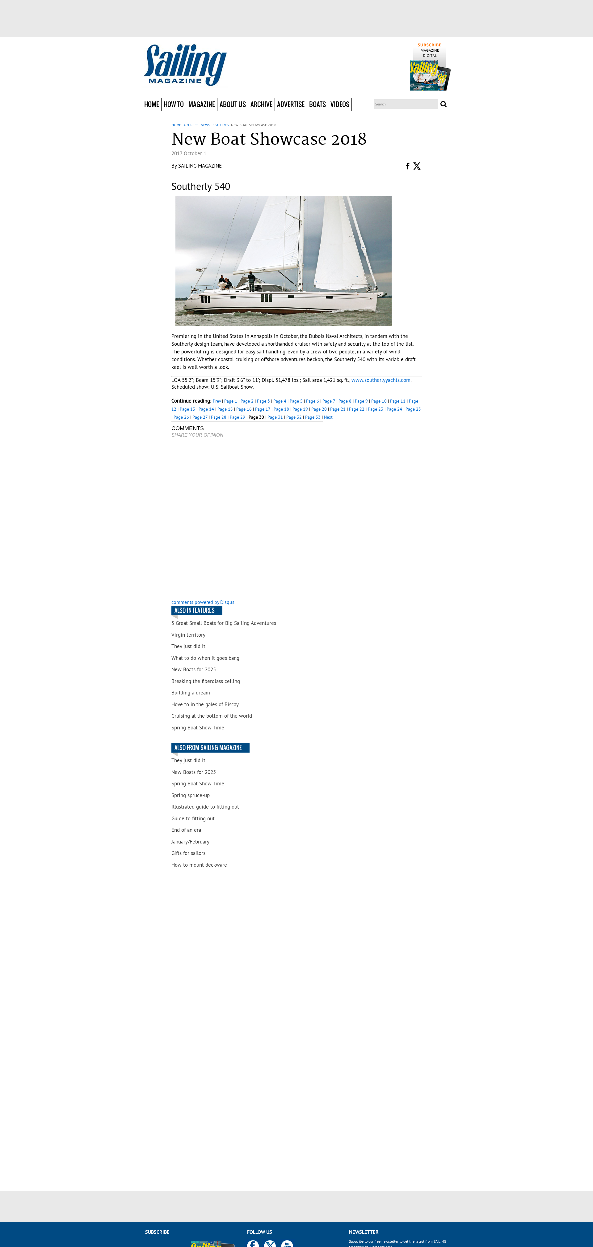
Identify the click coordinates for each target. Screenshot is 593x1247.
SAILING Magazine (200, 165)
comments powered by (202, 602)
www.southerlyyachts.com (380, 380)
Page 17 (262, 409)
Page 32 (294, 417)
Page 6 (312, 401)
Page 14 (206, 409)
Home (151, 104)
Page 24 (394, 409)
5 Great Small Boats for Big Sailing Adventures (223, 623)
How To (174, 104)
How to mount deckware (199, 864)
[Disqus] (247, 519)
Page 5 (296, 401)
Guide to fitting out (193, 818)
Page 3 (263, 401)
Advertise (291, 104)
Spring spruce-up (190, 795)
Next (328, 417)
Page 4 (279, 401)
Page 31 (275, 417)
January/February (190, 841)
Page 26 (181, 417)
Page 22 (356, 409)
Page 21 (338, 409)
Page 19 (300, 409)
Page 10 (379, 401)
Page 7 (328, 401)
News (205, 124)
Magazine (201, 104)
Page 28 (218, 417)
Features (220, 124)
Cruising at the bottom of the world (211, 715)
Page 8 (345, 401)
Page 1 (230, 401)
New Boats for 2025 (193, 669)
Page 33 (313, 417)
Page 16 (244, 409)
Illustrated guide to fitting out (205, 806)
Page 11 (398, 401)
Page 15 (225, 409)
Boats (317, 104)
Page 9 (361, 401)
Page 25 (413, 409)
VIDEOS (339, 104)
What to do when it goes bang (205, 658)
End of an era (186, 829)
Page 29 (237, 417)
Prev (217, 401)
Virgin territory (188, 634)
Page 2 (247, 401)
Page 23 (375, 409)
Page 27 (200, 417)
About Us (233, 104)
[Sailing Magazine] (185, 65)
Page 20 (319, 409)
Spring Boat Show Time (197, 727)
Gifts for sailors (188, 853)
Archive (261, 104)
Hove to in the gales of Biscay (205, 704)
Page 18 (281, 409)
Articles (190, 124)
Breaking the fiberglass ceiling (205, 681)
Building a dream (190, 692)
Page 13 (187, 409)
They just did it (188, 646)
